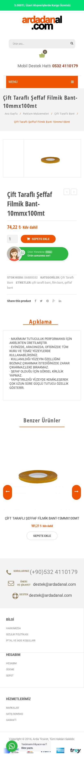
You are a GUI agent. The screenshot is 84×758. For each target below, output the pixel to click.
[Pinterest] (47, 301)
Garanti (11, 720)
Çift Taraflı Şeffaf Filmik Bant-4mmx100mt (67, 192)
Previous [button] (7, 492)
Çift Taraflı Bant (64, 113)
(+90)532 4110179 (54, 572)
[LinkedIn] (60, 301)
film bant (57, 282)
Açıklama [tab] (40, 322)
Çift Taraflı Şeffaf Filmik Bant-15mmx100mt (42, 518)
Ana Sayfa (11, 113)
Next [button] (76, 492)
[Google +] (53, 301)
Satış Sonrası (14, 714)
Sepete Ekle (41, 239)
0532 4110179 (65, 65)
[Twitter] (41, 301)
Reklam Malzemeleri (36, 113)
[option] (42, 487)
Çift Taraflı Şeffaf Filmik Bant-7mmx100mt (74, 192)
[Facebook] (35, 301)
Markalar (12, 707)
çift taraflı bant (41, 282)
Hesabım (11, 663)
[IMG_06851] (52, 158)
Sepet (9, 675)
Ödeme (10, 669)
